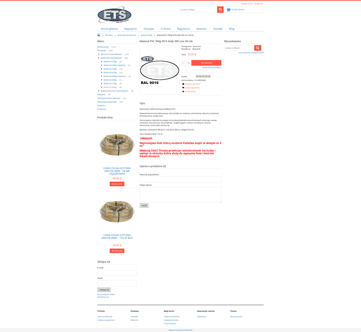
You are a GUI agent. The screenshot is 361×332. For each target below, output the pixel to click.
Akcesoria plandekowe (111, 54)
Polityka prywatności (106, 320)
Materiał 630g (110, 68)
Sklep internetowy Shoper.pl (180, 330)
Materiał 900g (110, 87)
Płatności (134, 320)
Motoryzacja (103, 47)
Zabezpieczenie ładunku (108, 98)
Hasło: (100, 278)
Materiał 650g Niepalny (115, 76)
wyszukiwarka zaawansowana (251, 52)
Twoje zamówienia (171, 316)
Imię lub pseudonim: (149, 174)
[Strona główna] (114, 14)
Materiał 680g (110, 79)
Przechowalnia (170, 323)
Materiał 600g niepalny (114, 65)
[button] (190, 84)
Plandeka (101, 50)
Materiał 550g (110, 61)
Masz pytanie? (236, 316)
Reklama (101, 94)
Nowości (101, 105)
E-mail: (100, 267)
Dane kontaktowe (104, 316)
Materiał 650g (110, 72)
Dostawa (134, 316)
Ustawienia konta (171, 320)
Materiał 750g (110, 83)
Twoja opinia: (146, 185)
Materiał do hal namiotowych (114, 90)
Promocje (101, 109)
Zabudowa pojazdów (107, 101)
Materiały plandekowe (111, 58)
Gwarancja (201, 316)
